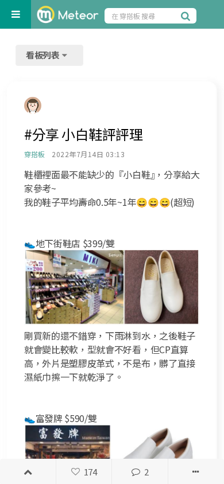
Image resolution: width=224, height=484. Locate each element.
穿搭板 (34, 154)
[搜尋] (187, 15)
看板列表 (43, 55)
